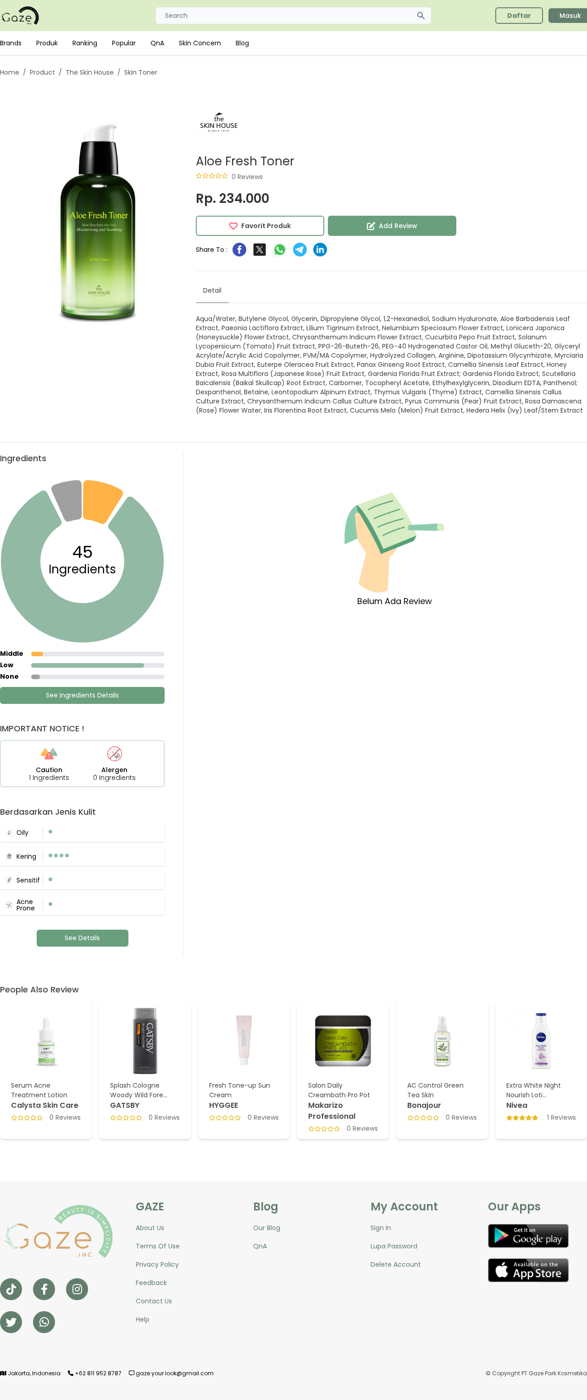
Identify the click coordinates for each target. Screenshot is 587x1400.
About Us (150, 1227)
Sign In (381, 1227)
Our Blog (266, 1227)
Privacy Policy (157, 1264)
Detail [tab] (212, 290)
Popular (124, 43)
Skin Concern (200, 43)
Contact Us (154, 1301)
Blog (242, 43)
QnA (157, 43)
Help (143, 1319)
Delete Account (396, 1264)
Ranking (84, 43)
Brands (11, 43)
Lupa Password (394, 1246)
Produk (47, 43)
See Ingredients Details (82, 695)
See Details (82, 937)
